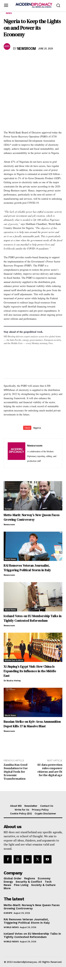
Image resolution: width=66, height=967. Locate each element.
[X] (15, 59)
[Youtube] (47, 859)
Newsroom (26, 49)
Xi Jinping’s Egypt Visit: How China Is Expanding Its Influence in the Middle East (30, 671)
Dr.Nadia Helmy (12, 680)
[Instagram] (18, 859)
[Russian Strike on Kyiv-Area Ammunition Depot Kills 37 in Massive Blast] (33, 702)
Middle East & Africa (14, 660)
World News (10, 559)
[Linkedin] (32, 59)
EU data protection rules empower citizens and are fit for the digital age (49, 770)
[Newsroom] (7, 46)
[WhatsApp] (24, 59)
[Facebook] (7, 59)
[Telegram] (49, 59)
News (9, 13)
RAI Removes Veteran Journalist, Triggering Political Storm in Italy (27, 567)
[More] (58, 59)
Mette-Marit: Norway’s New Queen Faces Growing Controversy (32, 517)
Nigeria (37, 427)
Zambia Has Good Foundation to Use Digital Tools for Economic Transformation (16, 771)
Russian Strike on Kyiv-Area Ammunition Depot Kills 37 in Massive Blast (32, 723)
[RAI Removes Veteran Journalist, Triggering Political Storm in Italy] (33, 546)
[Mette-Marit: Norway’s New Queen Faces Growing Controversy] (33, 495)
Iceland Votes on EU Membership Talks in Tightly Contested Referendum (33, 618)
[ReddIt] (41, 59)
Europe (8, 508)
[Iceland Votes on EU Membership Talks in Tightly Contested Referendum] (33, 596)
